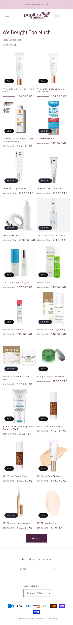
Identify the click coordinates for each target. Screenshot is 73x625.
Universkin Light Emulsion (15, 188)
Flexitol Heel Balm (45, 138)
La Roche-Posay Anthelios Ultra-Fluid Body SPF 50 (18, 140)
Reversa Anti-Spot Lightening (51, 329)
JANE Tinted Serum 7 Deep (15, 476)
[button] (7, 16)
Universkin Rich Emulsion (49, 188)
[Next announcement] (66, 5)
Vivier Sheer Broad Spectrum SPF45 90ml (50, 90)
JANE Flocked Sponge (47, 523)
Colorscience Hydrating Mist (16, 282)
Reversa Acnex (44, 282)
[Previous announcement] (6, 5)
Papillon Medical (31, 618)
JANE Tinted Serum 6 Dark (49, 426)
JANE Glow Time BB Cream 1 (50, 476)
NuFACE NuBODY (11, 235)
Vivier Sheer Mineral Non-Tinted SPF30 (18, 90)
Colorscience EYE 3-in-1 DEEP (51, 235)
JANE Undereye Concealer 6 (16, 523)
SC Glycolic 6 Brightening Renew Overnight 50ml (18, 428)
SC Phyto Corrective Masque (50, 376)
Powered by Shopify (48, 618)
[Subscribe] (54, 569)
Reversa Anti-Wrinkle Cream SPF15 (16, 378)
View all (37, 538)
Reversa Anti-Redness (13, 329)
